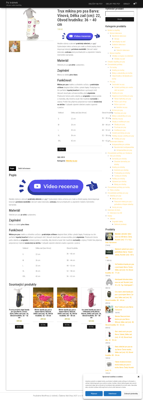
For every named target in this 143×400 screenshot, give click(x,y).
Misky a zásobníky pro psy (121, 116)
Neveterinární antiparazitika (124, 147)
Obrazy (126, 4)
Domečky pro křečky (119, 159)
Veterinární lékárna (116, 142)
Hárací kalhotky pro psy (122, 99)
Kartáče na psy (122, 107)
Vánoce (117, 47)
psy (94, 43)
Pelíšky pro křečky (118, 179)
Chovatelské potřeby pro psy (118, 193)
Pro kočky (113, 67)
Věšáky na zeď (119, 59)
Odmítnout (112, 394)
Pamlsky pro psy (120, 113)
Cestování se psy (118, 84)
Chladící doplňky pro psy (116, 62)
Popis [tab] (12, 168)
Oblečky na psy (96, 4)
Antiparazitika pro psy (124, 150)
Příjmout (94, 394)
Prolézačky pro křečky (122, 173)
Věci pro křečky (115, 156)
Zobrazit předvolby (131, 394)
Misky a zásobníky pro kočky (122, 73)
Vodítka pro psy (119, 130)
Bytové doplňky (115, 53)
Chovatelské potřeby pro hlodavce (120, 153)
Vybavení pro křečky (119, 181)
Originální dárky (117, 221)
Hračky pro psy (117, 93)
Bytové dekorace (116, 33)
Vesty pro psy (117, 207)
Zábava (112, 219)
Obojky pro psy (113, 4)
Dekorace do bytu (114, 210)
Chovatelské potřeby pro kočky (119, 187)
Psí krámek (12, 2)
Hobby (110, 216)
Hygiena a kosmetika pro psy (122, 96)
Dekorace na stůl (116, 213)
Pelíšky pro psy (119, 139)
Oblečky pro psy (115, 196)
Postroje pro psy (120, 127)
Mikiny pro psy (117, 199)
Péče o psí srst (119, 104)
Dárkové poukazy (120, 224)
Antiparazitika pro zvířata (121, 144)
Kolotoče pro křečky (121, 170)
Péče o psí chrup (120, 102)
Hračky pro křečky (118, 167)
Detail (61, 149)
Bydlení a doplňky (114, 30)
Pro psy (112, 82)
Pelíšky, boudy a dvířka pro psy (123, 136)
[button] (138, 377)
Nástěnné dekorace (119, 36)
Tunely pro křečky (120, 176)
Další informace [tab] (24, 168)
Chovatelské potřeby (115, 64)
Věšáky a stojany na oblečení (122, 56)
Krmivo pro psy (117, 110)
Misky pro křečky (120, 184)
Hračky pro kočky (118, 70)
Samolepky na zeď (118, 42)
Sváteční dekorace (118, 44)
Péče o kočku (115, 190)
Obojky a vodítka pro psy (120, 122)
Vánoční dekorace (123, 50)
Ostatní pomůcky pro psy (121, 133)
